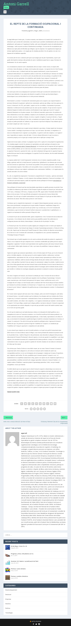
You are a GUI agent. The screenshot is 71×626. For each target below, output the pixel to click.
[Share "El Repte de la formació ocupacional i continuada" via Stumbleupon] (47, 404)
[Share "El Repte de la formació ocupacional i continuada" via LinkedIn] (40, 404)
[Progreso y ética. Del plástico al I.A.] (7, 555)
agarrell (30, 31)
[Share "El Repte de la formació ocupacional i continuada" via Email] (51, 404)
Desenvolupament (11, 590)
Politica (7, 608)
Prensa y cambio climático (19, 576)
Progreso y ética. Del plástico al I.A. (22, 554)
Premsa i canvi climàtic (18, 569)
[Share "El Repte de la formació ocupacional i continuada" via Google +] (29, 404)
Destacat (8, 594)
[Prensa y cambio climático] (7, 577)
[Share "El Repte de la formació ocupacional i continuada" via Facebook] (22, 404)
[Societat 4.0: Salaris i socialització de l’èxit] (7, 562)
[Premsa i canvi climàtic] (7, 570)
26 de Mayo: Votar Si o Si (19, 546)
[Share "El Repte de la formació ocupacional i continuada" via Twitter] (25, 404)
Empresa (8, 599)
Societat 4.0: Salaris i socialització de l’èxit (24, 561)
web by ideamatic (36, 621)
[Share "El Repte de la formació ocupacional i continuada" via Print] (55, 404)
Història (8, 604)
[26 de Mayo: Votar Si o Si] (7, 547)
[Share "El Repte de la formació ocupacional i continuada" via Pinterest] (36, 404)
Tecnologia (9, 613)
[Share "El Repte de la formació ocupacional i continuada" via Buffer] (44, 404)
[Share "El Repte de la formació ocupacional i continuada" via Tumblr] (33, 404)
